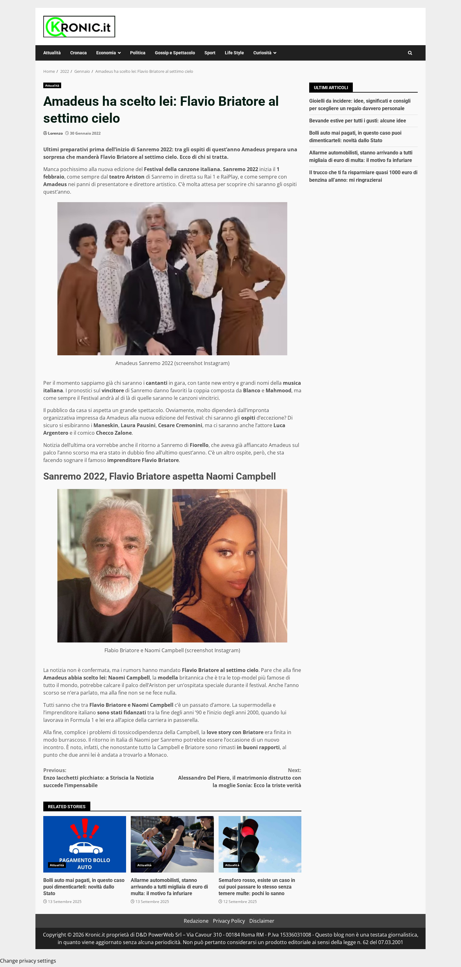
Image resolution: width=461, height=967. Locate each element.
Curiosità (262, 52)
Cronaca (78, 52)
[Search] (410, 53)
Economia (106, 52)
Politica (138, 52)
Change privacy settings (28, 960)
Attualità (52, 52)
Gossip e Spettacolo (175, 52)
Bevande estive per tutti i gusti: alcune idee (357, 121)
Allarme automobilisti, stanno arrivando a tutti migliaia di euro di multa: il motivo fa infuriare (172, 844)
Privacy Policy (229, 920)
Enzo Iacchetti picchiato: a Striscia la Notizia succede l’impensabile (98, 778)
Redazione (196, 920)
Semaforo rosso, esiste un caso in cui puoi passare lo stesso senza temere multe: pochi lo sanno (260, 844)
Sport (209, 52)
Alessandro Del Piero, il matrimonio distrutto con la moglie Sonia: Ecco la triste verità (239, 778)
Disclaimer (261, 920)
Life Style (234, 52)
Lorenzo (55, 133)
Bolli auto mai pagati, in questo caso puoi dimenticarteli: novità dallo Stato (84, 844)
